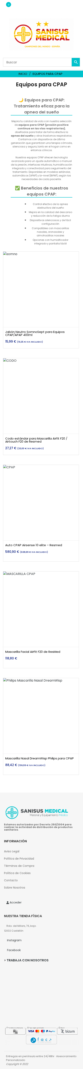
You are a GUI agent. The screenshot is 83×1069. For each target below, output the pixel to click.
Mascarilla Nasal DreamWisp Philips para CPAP (39, 758)
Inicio (23, 74)
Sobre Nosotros (14, 887)
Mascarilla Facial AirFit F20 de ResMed (32, 651)
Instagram (14, 940)
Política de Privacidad (19, 858)
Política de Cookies (17, 873)
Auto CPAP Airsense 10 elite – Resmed (33, 545)
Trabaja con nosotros (28, 960)
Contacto (11, 880)
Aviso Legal (11, 851)
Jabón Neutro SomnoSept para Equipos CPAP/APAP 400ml (35, 333)
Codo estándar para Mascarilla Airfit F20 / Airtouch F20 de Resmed (36, 440)
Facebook (14, 950)
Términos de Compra (19, 865)
